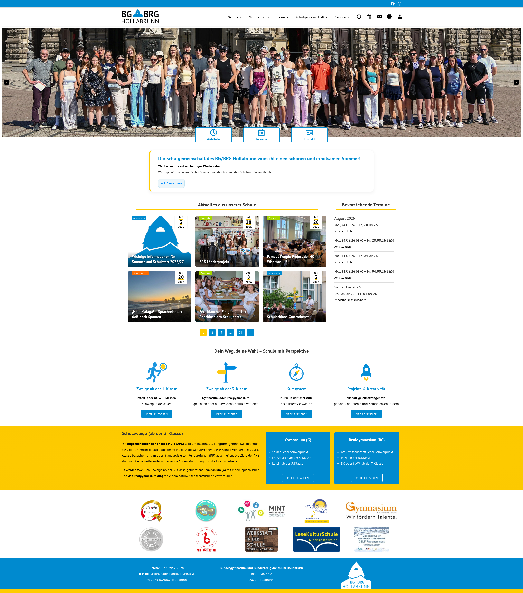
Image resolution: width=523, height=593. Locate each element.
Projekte (206, 218)
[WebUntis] (358, 17)
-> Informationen (171, 183)
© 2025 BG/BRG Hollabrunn (167, 579)
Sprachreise (140, 273)
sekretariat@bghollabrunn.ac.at (173, 574)
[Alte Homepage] (389, 17)
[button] (6, 82)
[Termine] (368, 17)
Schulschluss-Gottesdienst (288, 316)
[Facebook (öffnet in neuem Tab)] (392, 4)
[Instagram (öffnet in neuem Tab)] (398, 4)
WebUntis (213, 139)
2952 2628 (176, 568)
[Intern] (399, 17)
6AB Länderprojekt (214, 261)
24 (240, 332)
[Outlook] (379, 17)
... (230, 332)
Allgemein (139, 218)
